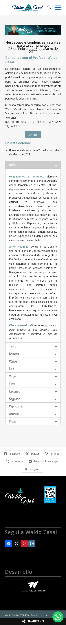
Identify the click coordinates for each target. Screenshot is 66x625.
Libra (12, 384)
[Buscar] (47, 7)
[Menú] (56, 7)
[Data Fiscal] (50, 495)
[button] (57, 616)
